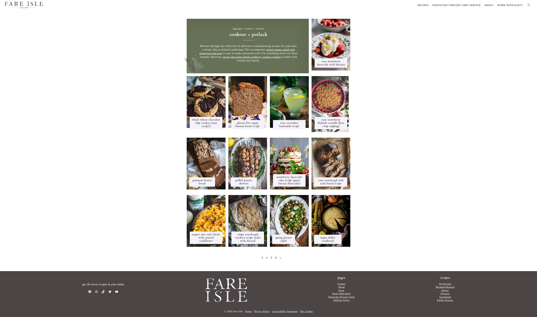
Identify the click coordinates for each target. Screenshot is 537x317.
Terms (248, 311)
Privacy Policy (262, 311)
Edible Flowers (445, 300)
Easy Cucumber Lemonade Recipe (289, 124)
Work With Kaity (341, 293)
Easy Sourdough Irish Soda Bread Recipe (331, 181)
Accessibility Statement (285, 311)
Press (341, 290)
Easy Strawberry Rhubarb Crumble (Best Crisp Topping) (330, 123)
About (341, 287)
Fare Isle (116, 4)
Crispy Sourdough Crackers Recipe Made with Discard (248, 237)
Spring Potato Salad (283, 239)
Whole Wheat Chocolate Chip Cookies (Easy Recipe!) (206, 123)
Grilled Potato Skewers (243, 181)
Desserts (445, 293)
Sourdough (445, 297)
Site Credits (306, 311)
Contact (341, 283)
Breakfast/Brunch (445, 287)
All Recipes (445, 283)
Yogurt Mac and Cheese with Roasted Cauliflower (206, 237)
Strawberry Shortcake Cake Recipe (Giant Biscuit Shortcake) (289, 180)
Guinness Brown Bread (202, 181)
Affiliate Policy (341, 300)
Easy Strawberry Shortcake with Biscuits (331, 62)
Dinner (445, 290)
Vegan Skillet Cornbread (327, 239)
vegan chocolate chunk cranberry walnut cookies (251, 56)
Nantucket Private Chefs (341, 297)
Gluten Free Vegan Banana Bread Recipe (247, 124)
